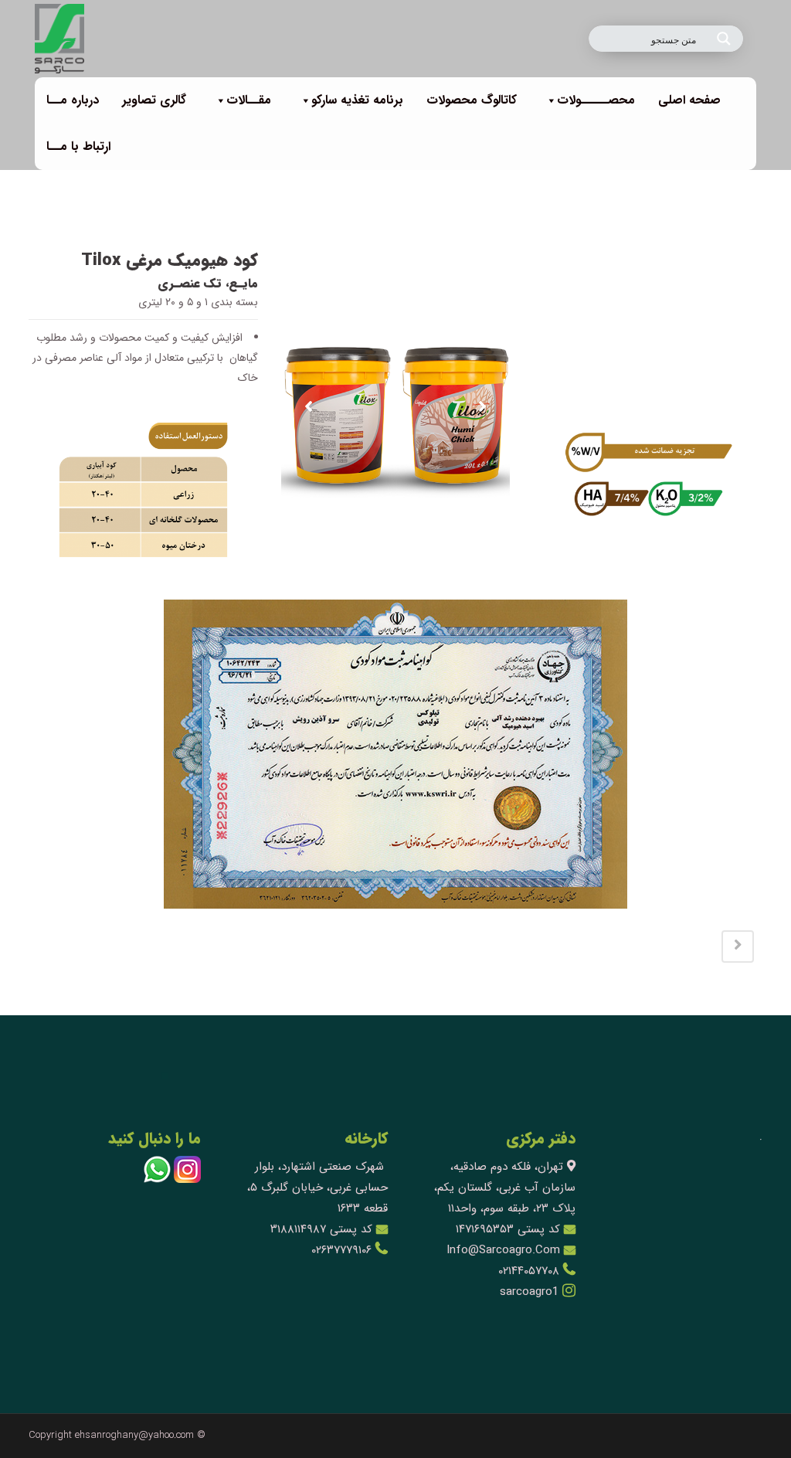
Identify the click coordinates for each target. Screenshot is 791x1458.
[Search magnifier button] (723, 38)
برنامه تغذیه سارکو (357, 100)
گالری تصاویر (154, 100)
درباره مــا (72, 100)
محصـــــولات (596, 100)
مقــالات (248, 100)
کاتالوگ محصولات (471, 100)
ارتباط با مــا (78, 146)
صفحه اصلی (689, 100)
